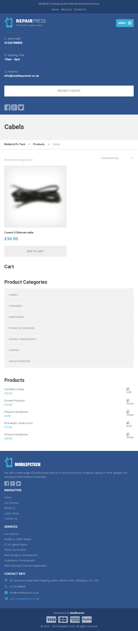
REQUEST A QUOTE (69, 90)
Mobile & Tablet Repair (17, 539)
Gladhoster (77, 613)
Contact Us (80, 9)
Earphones (16, 317)
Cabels (13, 294)
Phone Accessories (22, 328)
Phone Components (22, 339)
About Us (66, 9)
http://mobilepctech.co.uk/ (25, 598)
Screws (14, 350)
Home (55, 9)
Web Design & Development (21, 555)
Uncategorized (19, 361)
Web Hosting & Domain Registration (25, 565)
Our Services (11, 502)
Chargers (15, 306)
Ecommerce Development (19, 560)
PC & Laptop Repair (15, 544)
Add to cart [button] (35, 251)
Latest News (11, 513)
